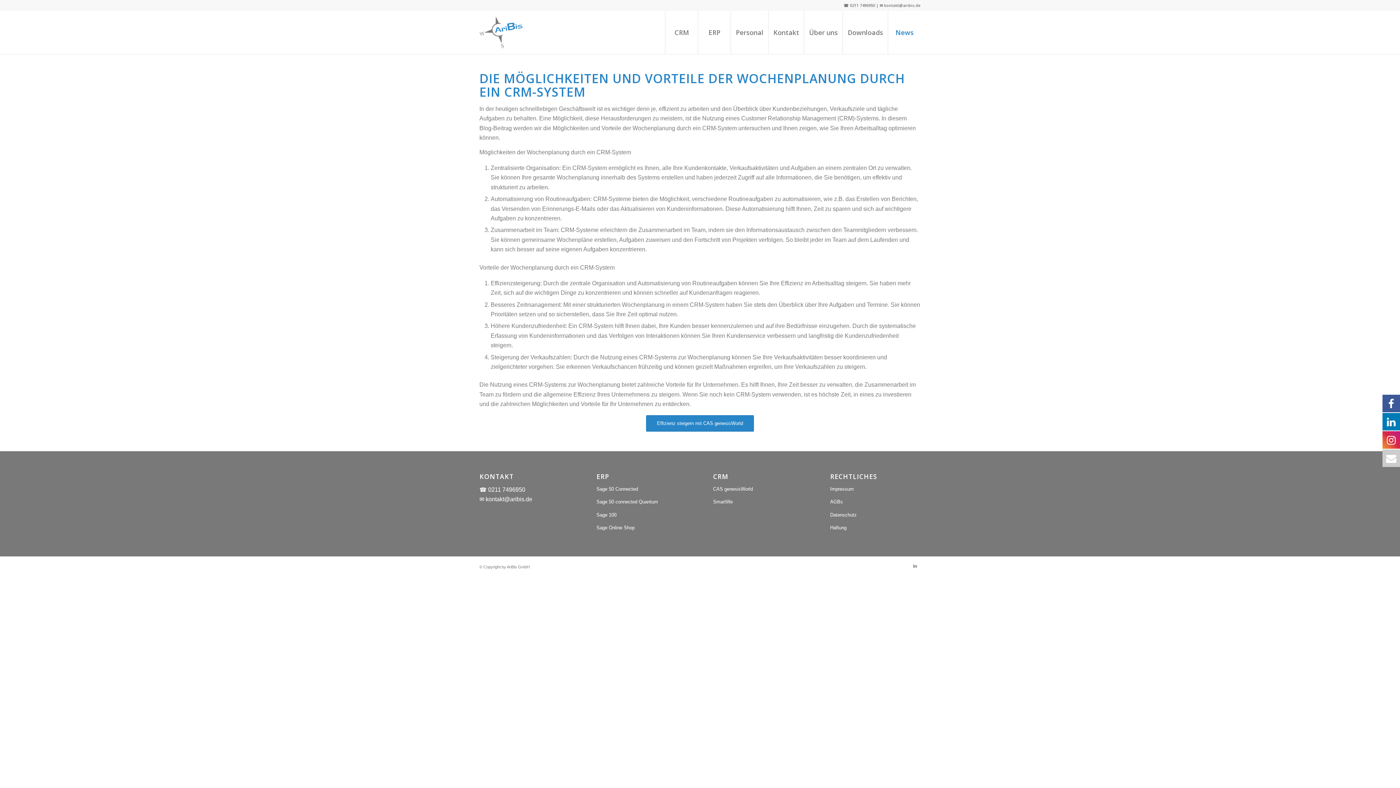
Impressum (842, 489)
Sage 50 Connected (617, 489)
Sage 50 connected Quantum (627, 502)
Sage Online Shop (615, 527)
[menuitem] (681, 32)
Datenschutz (843, 515)
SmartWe (723, 502)
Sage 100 (606, 515)
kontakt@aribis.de (509, 499)
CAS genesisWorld (733, 489)
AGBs (836, 502)
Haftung (838, 527)
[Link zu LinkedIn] (915, 565)
